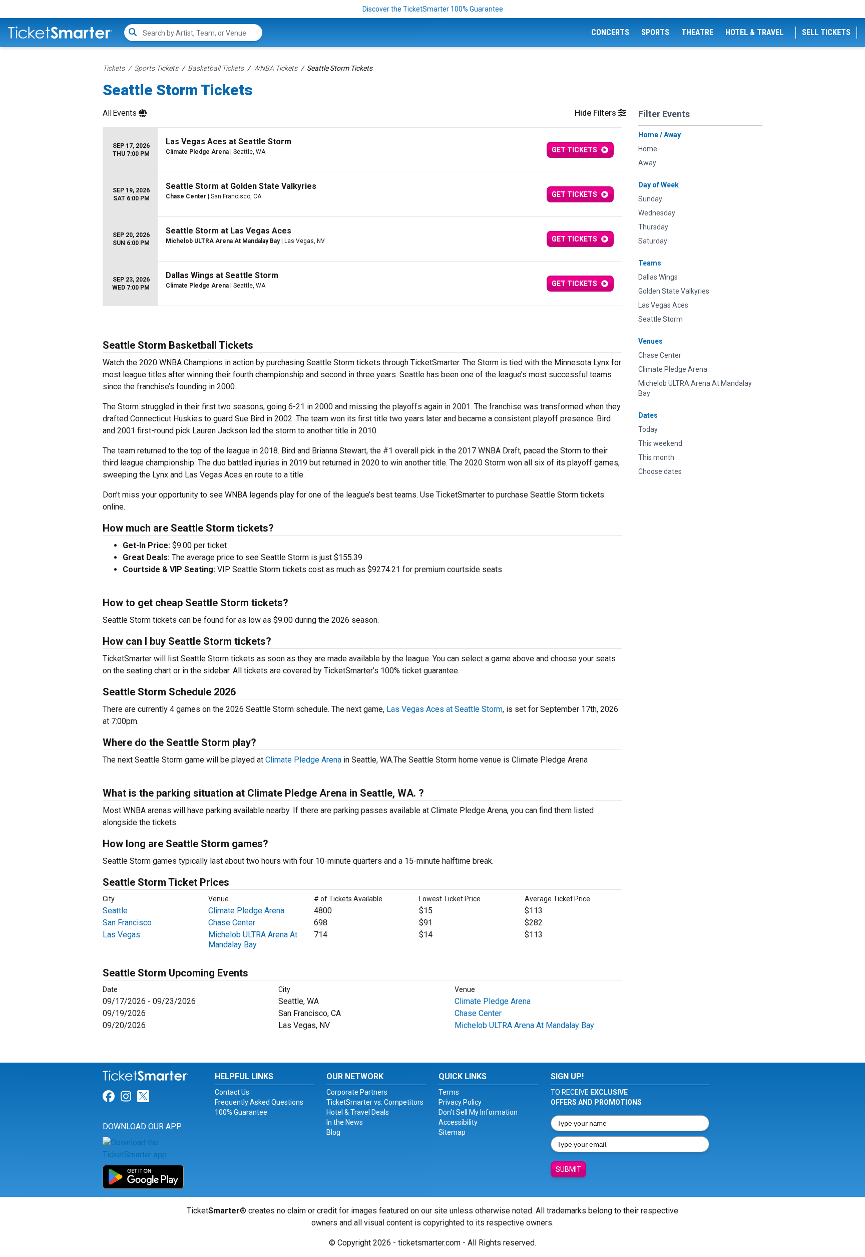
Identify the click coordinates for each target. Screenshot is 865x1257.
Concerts (610, 32)
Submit (568, 1169)
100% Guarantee (241, 1112)
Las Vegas (121, 934)
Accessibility (458, 1122)
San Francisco (127, 922)
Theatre (697, 32)
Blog (333, 1132)
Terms (449, 1092)
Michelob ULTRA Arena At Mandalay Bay (252, 939)
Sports (655, 32)
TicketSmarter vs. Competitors (374, 1102)
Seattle (115, 910)
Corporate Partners (356, 1092)
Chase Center (231, 922)
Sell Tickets (826, 32)
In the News (344, 1122)
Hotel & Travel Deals (357, 1112)
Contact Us (232, 1092)
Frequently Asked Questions (259, 1102)
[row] (362, 150)
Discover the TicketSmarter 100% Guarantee (432, 9)
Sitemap (452, 1132)
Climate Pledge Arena (303, 760)
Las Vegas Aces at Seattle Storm (444, 709)
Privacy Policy (460, 1102)
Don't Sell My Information (478, 1112)
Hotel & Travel (754, 32)
